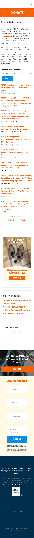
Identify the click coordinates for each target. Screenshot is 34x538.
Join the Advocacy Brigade (15, 310)
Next (23, 220)
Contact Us (5, 49)
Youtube (17, 500)
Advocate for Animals (13, 306)
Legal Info (15, 485)
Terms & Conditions (11, 452)
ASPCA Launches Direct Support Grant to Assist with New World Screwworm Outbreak (17, 87)
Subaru (17, 517)
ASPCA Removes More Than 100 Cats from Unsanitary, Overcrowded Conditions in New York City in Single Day (16, 100)
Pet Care (28, 471)
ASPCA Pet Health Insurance (17, 524)
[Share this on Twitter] (20, 332)
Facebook (8, 500)
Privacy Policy (18, 452)
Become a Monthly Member (15, 300)
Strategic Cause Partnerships (12, 471)
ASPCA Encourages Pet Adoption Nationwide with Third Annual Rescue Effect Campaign (15, 139)
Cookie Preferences (25, 485)
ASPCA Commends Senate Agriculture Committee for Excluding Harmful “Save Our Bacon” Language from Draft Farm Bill (17, 178)
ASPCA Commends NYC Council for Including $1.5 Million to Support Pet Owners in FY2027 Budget (14, 165)
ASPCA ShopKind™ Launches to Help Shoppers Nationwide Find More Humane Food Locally (17, 191)
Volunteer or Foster (11, 313)
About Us (4, 19)
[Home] (17, 4)
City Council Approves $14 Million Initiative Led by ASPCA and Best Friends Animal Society (16, 152)
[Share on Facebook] (14, 332)
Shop (16, 473)
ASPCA (17, 462)
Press (29, 468)
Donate (17, 12)
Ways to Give (9, 303)
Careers (14, 468)
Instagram (21, 500)
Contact (21, 468)
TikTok (26, 500)
